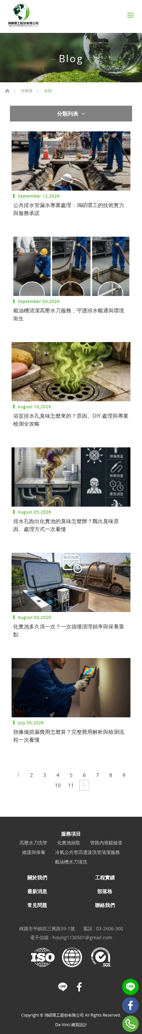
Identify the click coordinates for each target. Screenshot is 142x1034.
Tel (130, 1024)
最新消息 (37, 891)
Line (130, 987)
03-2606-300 (109, 928)
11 (71, 785)
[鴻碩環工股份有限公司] (23, 15)
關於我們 (37, 877)
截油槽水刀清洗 (71, 862)
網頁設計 (79, 1024)
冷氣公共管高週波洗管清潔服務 (87, 852)
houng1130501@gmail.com (82, 937)
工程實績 (105, 877)
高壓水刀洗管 (33, 843)
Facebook (130, 1005)
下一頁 (84, 785)
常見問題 (37, 905)
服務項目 (71, 833)
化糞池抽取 (68, 843)
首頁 (7, 91)
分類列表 (67, 113)
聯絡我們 (105, 905)
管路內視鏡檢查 (106, 843)
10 (58, 785)
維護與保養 (33, 852)
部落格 (27, 90)
